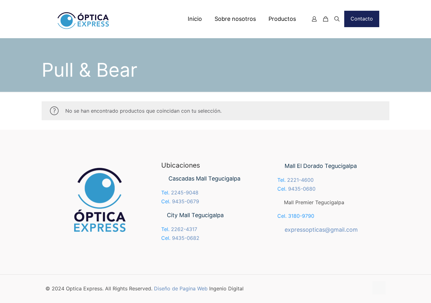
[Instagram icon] (363, 289)
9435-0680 (302, 189)
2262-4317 (184, 229)
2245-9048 (184, 192)
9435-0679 (185, 201)
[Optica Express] (85, 19)
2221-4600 (300, 180)
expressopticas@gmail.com (321, 229)
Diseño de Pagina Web (181, 288)
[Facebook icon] (357, 289)
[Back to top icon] (379, 287)
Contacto (362, 18)
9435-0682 (185, 238)
